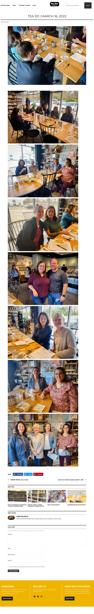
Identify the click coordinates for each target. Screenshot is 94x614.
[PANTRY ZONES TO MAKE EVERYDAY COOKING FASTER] (37, 490)
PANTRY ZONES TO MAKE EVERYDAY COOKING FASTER (36, 505)
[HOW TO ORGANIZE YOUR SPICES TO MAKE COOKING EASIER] (17, 490)
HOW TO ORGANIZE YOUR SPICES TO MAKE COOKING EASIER (17, 505)
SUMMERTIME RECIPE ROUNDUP (76, 505)
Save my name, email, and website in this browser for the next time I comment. (27, 566)
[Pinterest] (38, 596)
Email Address (11, 554)
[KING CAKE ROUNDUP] (57, 490)
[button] (18, 474)
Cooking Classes (24, 5)
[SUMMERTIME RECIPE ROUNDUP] (76, 490)
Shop (14, 5)
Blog (34, 5)
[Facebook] (34, 596)
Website (10, 560)
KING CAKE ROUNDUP (54, 505)
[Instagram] (41, 596)
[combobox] (74, 5)
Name (9, 548)
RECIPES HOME (5, 5)
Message (10, 534)
